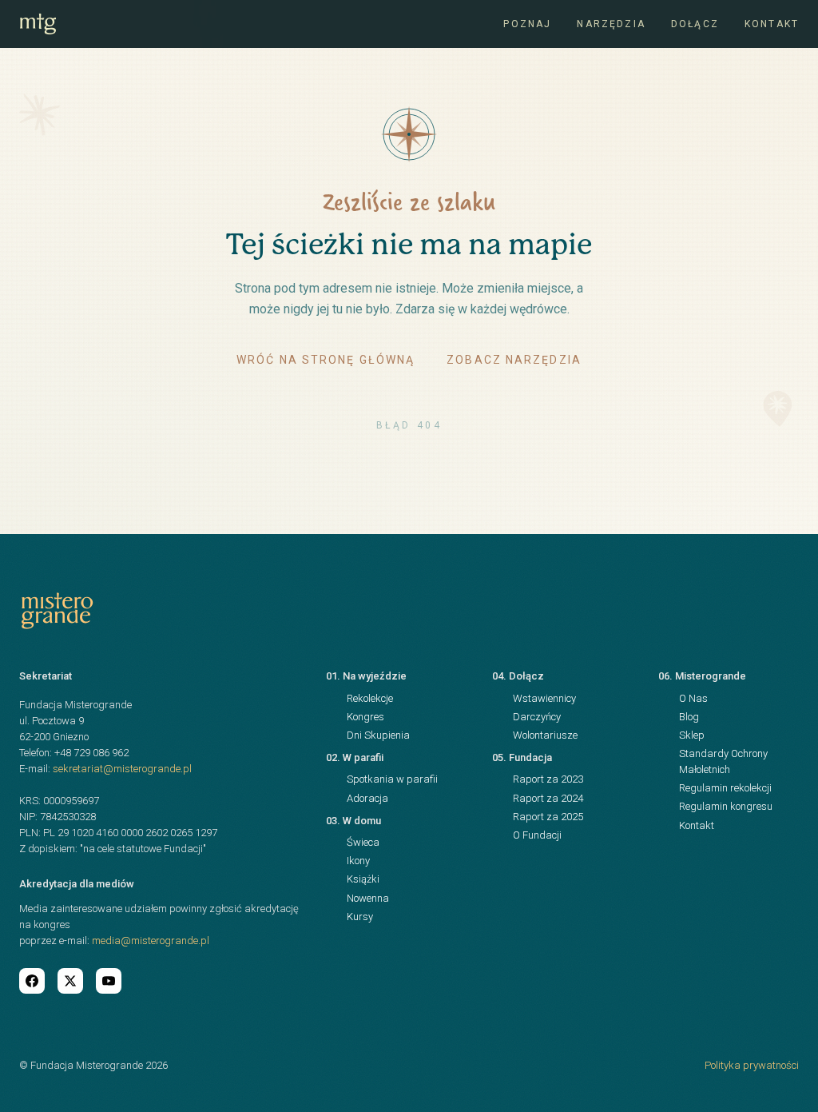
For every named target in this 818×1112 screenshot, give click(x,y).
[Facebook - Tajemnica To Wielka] (32, 981)
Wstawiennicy (544, 698)
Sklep (692, 735)
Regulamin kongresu (725, 806)
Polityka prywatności (752, 1065)
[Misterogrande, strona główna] (38, 24)
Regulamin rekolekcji (725, 788)
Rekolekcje (370, 698)
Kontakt (772, 24)
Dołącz (695, 24)
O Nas (693, 698)
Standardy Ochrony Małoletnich (723, 761)
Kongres (365, 717)
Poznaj (527, 24)
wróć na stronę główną (325, 359)
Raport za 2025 (548, 817)
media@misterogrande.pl (150, 941)
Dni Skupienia (378, 735)
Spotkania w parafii (392, 779)
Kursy (360, 917)
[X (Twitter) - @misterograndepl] (70, 981)
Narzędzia (611, 24)
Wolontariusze (545, 735)
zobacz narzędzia (514, 359)
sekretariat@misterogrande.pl (122, 769)
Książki (363, 879)
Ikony (358, 861)
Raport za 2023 (548, 779)
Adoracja (367, 798)
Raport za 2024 (548, 798)
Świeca (363, 842)
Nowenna (368, 898)
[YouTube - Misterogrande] (108, 981)
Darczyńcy (537, 717)
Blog (689, 717)
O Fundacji (537, 835)
